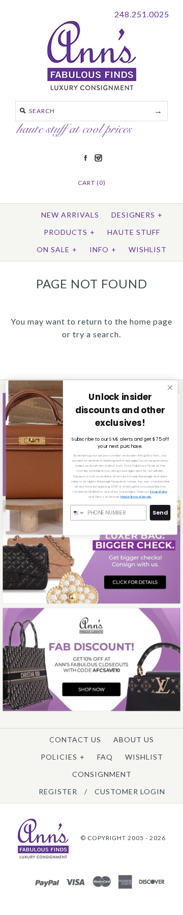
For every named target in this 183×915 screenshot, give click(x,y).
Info (102, 249)
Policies (63, 756)
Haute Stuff (133, 232)
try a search (96, 334)
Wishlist (148, 249)
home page (151, 321)
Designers (137, 214)
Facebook (85, 158)
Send (159, 512)
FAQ (105, 756)
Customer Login (130, 791)
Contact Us (75, 739)
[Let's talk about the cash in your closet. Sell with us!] (91, 601)
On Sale (57, 249)
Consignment (102, 774)
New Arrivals (70, 214)
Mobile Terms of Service (135, 496)
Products (69, 232)
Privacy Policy (158, 491)
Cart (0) (92, 182)
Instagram (98, 158)
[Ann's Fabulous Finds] (91, 87)
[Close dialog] (170, 388)
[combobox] (78, 512)
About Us (133, 739)
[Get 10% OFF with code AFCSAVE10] (91, 709)
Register (58, 791)
